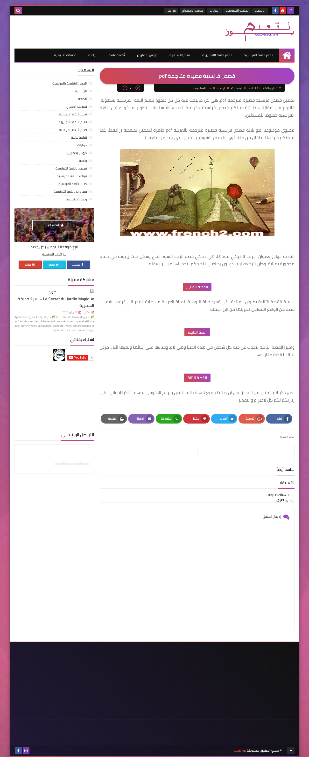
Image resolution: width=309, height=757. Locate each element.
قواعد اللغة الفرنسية (72, 176)
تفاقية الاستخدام (192, 10)
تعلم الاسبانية (179, 55)
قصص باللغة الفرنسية (71, 168)
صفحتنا (76, 264)
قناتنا (28, 264)
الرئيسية (260, 10)
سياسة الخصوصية (237, 10)
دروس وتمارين (147, 55)
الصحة (82, 99)
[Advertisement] (102, 31)
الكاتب (87, 312)
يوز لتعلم (239, 750)
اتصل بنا (214, 10)
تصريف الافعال (76, 106)
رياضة (92, 55)
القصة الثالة (197, 377)
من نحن (171, 10)
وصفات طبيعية (65, 55)
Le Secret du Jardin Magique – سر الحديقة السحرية (56, 302)
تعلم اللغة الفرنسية (258, 55)
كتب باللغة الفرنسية (72, 184)
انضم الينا (52, 225)
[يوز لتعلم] (260, 30)
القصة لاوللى (197, 286)
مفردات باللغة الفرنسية (70, 191)
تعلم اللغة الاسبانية (73, 114)
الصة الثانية (197, 332)
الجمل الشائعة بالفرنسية (69, 83)
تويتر (52, 264)
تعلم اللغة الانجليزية (217, 55)
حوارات (82, 145)
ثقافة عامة (117, 55)
